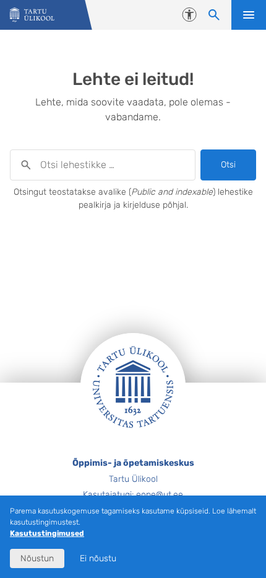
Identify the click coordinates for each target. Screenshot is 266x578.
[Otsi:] (102, 164)
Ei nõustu (98, 558)
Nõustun (37, 558)
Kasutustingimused (47, 533)
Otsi (228, 164)
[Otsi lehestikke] (214, 14)
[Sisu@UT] (32, 15)
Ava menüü (248, 15)
